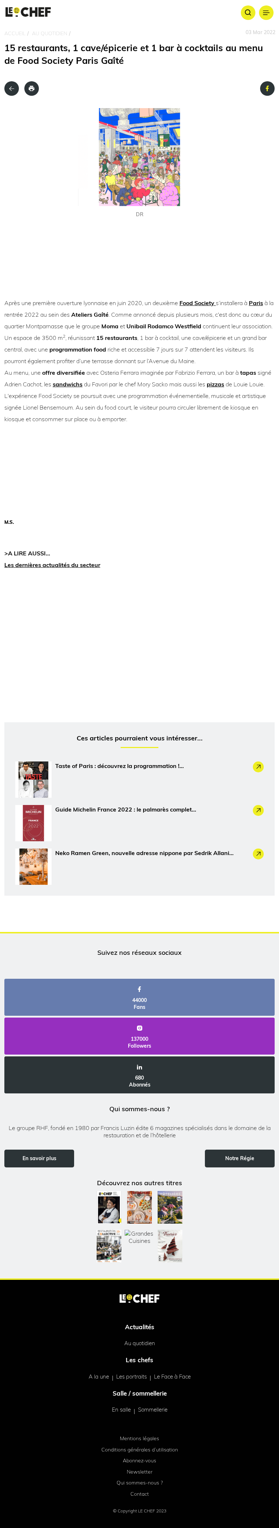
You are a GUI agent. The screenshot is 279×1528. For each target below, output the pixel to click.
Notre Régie (239, 1158)
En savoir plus (39, 1158)
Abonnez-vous (139, 1460)
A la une (99, 1376)
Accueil (14, 33)
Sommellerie (152, 1409)
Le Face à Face (172, 1376)
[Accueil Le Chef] (28, 12)
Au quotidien (49, 33)
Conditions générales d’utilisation (139, 1449)
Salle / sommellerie (140, 1393)
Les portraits (131, 1376)
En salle (121, 1409)
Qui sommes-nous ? (140, 1482)
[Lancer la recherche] (248, 12)
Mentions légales (139, 1438)
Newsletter (140, 1472)
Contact (139, 1494)
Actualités (139, 1327)
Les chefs (139, 1360)
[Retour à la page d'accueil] (139, 1299)
